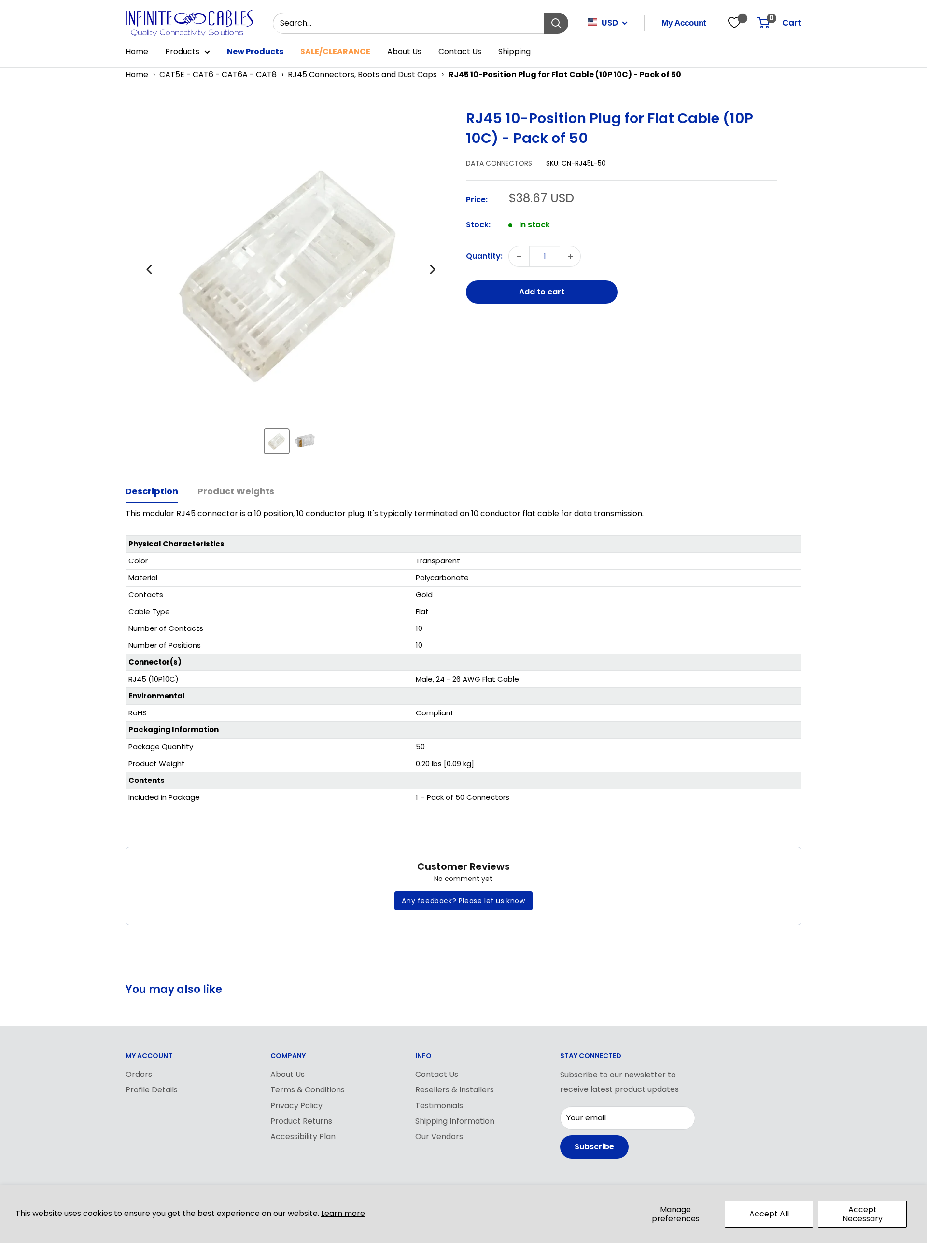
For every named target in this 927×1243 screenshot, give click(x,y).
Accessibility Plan (303, 1136)
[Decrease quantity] (519, 256)
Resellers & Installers (454, 1089)
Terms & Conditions (307, 1089)
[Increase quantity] (570, 256)
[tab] (152, 492)
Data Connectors (499, 163)
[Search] (556, 23)
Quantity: (484, 256)
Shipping (514, 51)
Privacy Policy (296, 1105)
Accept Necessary (863, 1214)
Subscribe (594, 1146)
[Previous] (149, 269)
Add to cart (541, 291)
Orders (139, 1074)
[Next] (433, 269)
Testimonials (439, 1105)
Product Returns (301, 1121)
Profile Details (152, 1089)
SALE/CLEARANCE (335, 51)
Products (182, 51)
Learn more (343, 1213)
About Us (404, 51)
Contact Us (459, 51)
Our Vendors (439, 1136)
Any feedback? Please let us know (463, 901)
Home (137, 51)
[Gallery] (291, 285)
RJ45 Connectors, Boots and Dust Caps (362, 74)
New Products (255, 51)
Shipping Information (454, 1121)
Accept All (769, 1213)
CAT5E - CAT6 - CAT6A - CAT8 (218, 74)
